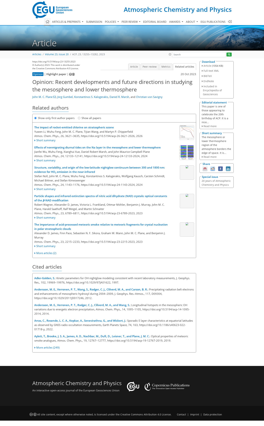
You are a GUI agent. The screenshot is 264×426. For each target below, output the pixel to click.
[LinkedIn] (228, 168)
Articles (36, 54)
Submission (94, 21)
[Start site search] (229, 55)
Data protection (212, 414)
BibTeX (207, 76)
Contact (181, 414)
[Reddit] (212, 168)
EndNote (208, 81)
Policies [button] (111, 21)
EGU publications (213, 21)
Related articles (184, 66)
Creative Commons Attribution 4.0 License (145, 414)
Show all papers (91, 118)
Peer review (150, 66)
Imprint (194, 414)
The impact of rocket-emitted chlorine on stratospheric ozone (74, 127)
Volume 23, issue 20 (57, 54)
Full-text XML (211, 70)
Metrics (165, 66)
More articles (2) (46, 253)
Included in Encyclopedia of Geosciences (212, 90)
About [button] (191, 21)
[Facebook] (220, 168)
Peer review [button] (130, 21)
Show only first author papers (56, 118)
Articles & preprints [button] (66, 21)
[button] (170, 54)
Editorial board (154, 21)
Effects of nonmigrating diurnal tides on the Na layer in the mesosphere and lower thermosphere (97, 147)
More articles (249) (47, 347)
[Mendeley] (205, 168)
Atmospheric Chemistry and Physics (178, 9)
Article (134, 66)
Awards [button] (175, 21)
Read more (210, 126)
